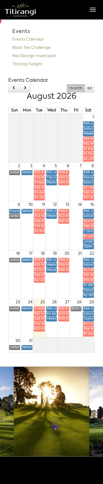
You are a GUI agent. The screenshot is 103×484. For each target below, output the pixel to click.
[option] (51, 411)
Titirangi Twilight (27, 64)
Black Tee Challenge (31, 48)
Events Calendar (27, 39)
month (75, 88)
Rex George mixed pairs (34, 56)
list (89, 88)
